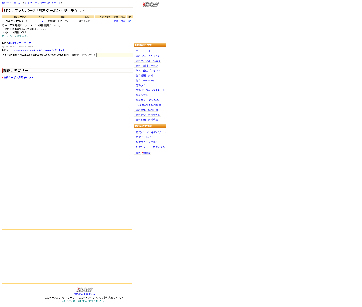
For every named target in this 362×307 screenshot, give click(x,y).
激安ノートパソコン (147, 137)
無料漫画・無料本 (146, 75)
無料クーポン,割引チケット (19, 77)
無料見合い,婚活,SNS (147, 100)
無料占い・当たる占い (148, 55)
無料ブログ (142, 85)
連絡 (138, 152)
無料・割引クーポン (147, 65)
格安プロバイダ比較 (147, 142)
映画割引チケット (51, 3)
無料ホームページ (146, 80)
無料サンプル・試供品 (148, 60)
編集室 (147, 152)
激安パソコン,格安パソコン (151, 132)
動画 (116, 21)
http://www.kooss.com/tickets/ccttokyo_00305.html (37, 50)
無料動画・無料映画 (147, 119)
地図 (123, 21)
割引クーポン (32, 3)
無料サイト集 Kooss (12, 3)
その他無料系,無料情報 (148, 105)
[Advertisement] (39, 111)
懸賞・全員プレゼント (148, 70)
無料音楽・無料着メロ (148, 114)
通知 (130, 21)
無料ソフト (142, 95)
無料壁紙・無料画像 (147, 109)
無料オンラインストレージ (150, 90)
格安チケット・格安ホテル (150, 147)
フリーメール (143, 51)
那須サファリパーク (20, 42)
